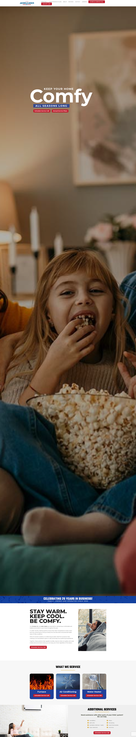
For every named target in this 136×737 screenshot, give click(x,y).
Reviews (70, 1)
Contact (77, 1)
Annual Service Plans (60, 111)
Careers (84, 1)
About (65, 1)
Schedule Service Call (42, 111)
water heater (44, 626)
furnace (34, 626)
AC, (37, 626)
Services (43, 1)
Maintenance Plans (55, 1)
